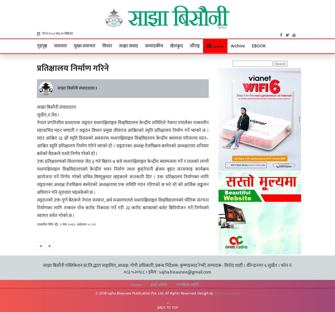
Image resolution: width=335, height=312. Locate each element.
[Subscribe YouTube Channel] (295, 34)
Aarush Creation (227, 293)
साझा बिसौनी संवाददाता (76, 88)
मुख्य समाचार (84, 46)
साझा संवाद (128, 46)
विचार (107, 46)
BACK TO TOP (167, 307)
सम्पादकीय (154, 46)
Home (136, 284)
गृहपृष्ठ (42, 46)
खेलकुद (176, 46)
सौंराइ (195, 46)
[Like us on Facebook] (283, 34)
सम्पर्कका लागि (187, 284)
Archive (238, 46)
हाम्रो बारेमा (159, 284)
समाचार (60, 46)
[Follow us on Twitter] (289, 34)
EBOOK (259, 46)
